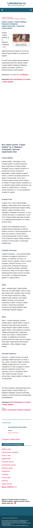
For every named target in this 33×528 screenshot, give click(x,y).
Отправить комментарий (11, 439)
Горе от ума (6, 455)
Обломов (5, 474)
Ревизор (5, 481)
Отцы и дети (6, 477)
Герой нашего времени (10, 452)
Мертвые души (7, 468)
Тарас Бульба (7, 484)
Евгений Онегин (8, 462)
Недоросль (6, 471)
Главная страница (7, 17)
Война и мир (6, 449)
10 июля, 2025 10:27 (13, 432)
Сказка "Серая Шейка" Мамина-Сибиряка (14, 18)
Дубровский (6, 458)
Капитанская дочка (9, 465)
